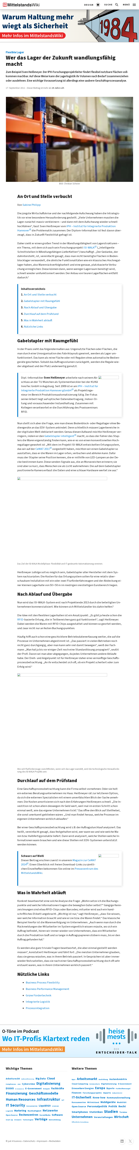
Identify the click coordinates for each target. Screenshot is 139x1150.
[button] (111, 4)
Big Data (41, 1078)
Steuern (17, 1119)
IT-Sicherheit (81, 1097)
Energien (46, 1089)
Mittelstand (93, 1102)
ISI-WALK (89, 248)
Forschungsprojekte (92, 1093)
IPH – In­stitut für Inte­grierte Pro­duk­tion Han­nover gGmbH (59, 388)
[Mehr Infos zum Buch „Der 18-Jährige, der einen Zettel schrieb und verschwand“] (69, 26)
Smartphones (80, 1112)
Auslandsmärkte (118, 1079)
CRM (19, 1084)
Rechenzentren (28, 1115)
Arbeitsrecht (13, 1078)
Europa (100, 1088)
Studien (111, 1111)
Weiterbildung (55, 1120)
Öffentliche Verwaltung (80, 1122)
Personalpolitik (97, 1106)
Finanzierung (16, 1093)
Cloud (51, 1078)
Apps (73, 1079)
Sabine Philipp (31, 205)
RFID (20, 620)
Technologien (28, 1120)
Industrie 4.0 (117, 1093)
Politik (112, 1106)
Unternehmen (82, 1117)
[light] (92, 4)
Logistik (9, 1111)
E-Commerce (19, 1089)
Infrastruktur (48, 1099)
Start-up (9, 1120)
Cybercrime (28, 1084)
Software (57, 1115)
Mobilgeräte (108, 1102)
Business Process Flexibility (43, 983)
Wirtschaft (121, 1117)
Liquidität (45, 1106)
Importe (107, 1092)
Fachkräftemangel (123, 1088)
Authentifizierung (27, 1079)
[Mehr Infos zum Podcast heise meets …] (69, 1041)
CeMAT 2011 (42, 449)
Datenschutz (95, 1084)
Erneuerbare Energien (83, 1088)
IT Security (15, 1105)
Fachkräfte (57, 1088)
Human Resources (20, 1099)
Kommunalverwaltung (118, 1097)
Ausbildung (103, 1079)
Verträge (41, 1119)
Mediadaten (55, 1141)
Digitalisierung (48, 1083)
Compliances (11, 1084)
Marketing (20, 1111)
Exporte (110, 1088)
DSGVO (10, 1088)
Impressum (42, 1141)
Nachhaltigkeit (34, 1111)
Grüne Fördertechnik (38, 995)
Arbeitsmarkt (87, 1078)
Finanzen (76, 1092)
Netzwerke (50, 1110)
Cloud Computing (80, 1083)
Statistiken (96, 1112)
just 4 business (15, 1141)
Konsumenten (31, 1106)
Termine (123, 1112)
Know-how (99, 1097)
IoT (63, 1100)
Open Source (12, 1115)
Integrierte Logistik (38, 1002)
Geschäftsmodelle (43, 1093)
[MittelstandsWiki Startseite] (20, 4)
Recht (122, 1106)
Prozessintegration (37, 1008)
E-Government (33, 1088)
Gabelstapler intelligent (59, 436)
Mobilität (121, 1102)
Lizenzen (55, 1106)
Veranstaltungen (103, 1117)
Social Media (44, 1115)
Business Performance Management (47, 989)
